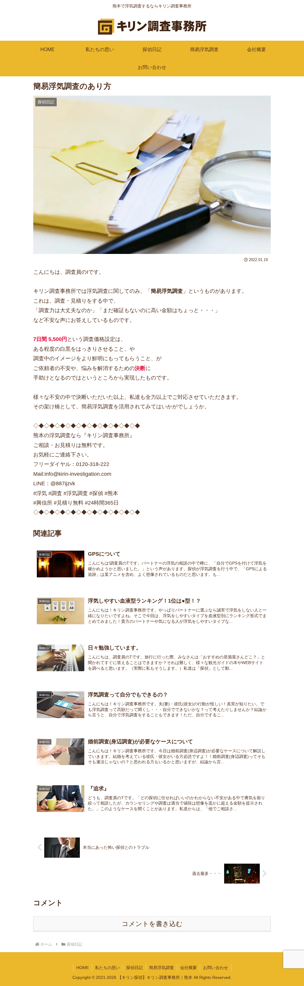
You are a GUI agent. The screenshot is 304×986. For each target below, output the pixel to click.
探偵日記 (134, 967)
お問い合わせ (215, 967)
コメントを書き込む (152, 923)
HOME (82, 967)
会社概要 (188, 967)
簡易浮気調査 (161, 967)
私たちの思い (107, 967)
